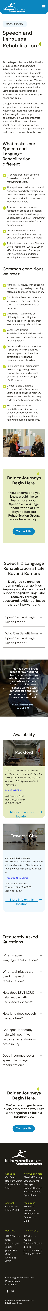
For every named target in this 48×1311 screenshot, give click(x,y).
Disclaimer (11, 1285)
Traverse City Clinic (16, 878)
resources (29, 1203)
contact (9, 1203)
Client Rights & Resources (19, 1278)
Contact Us (11, 1207)
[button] (43, 7)
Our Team (10, 1177)
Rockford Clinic (13, 1181)
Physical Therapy (33, 1177)
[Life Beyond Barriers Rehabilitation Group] (13, 7)
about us (10, 1174)
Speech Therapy (33, 1188)
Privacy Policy (12, 1281)
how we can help (33, 1174)
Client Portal (12, 1210)
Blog (26, 1221)
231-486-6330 (34, 1251)
